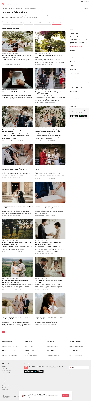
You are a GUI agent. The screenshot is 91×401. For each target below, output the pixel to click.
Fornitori (36, 4)
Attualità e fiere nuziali (75, 39)
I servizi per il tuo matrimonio (77, 58)
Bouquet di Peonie (29, 346)
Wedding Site (73, 106)
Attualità (28, 23)
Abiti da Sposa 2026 (51, 343)
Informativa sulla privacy (7, 372)
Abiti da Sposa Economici (52, 346)
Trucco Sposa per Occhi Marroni (54, 353)
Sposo (46, 4)
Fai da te (72, 77)
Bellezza (72, 65)
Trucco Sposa (50, 350)
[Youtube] (59, 367)
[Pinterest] (53, 367)
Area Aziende (86, 1)
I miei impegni (73, 91)
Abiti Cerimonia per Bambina (31, 355)
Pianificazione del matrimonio (76, 37)
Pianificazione (17, 23)
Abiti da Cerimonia (29, 350)
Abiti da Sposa (50, 341)
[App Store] (29, 372)
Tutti (6, 23)
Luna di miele (73, 69)
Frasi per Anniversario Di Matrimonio (77, 353)
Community (59, 4)
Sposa (41, 4)
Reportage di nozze (74, 80)
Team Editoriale (5, 385)
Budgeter (72, 102)
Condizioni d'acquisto (6, 370)
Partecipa (65, 395)
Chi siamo (4, 383)
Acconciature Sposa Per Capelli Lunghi (10, 343)
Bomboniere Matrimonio (75, 341)
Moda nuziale (73, 61)
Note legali (4, 368)
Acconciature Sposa (7, 341)
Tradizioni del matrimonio (42, 23)
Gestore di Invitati (74, 95)
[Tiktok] (62, 367)
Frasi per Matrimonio (74, 350)
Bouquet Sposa (28, 341)
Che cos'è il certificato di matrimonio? (13, 92)
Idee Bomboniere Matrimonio (75, 343)
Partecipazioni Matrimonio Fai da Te (9, 353)
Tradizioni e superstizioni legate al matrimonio (77, 43)
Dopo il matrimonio (74, 73)
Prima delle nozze (19, 8)
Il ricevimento (73, 54)
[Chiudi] (70, 393)
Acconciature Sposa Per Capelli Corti (10, 346)
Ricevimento (30, 4)
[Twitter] (50, 367)
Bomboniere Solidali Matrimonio (76, 346)
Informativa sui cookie (7, 374)
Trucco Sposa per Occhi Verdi (53, 355)
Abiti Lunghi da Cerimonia (30, 353)
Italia (73, 367)
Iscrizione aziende (6, 381)
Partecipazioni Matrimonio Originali (9, 355)
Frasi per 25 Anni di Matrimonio (75, 355)
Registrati (86, 4)
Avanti (10, 332)
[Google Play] (39, 372)
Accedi (81, 4)
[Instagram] (56, 367)
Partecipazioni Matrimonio (8, 350)
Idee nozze (52, 4)
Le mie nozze (22, 4)
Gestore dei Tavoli (74, 99)
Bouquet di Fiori (28, 343)
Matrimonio (4, 8)
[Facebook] (47, 367)
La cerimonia (73, 50)
